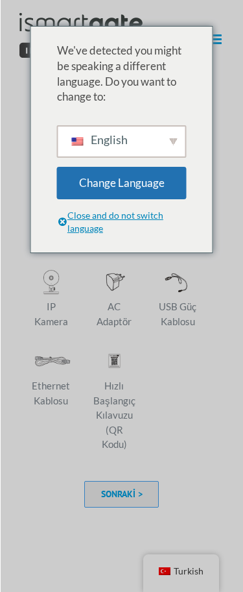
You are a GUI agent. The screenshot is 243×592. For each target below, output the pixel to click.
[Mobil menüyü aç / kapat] (217, 39)
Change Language (122, 183)
